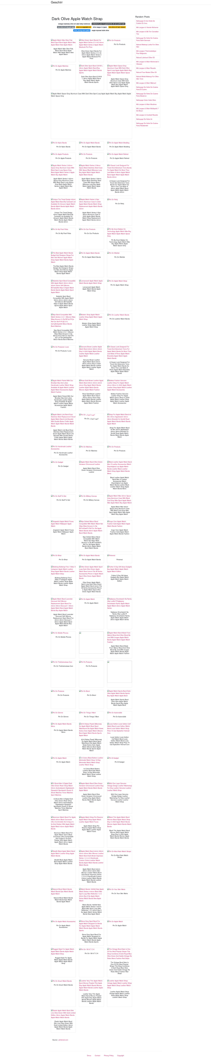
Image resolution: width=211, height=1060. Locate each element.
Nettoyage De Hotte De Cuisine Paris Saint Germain (147, 39)
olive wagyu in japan (100, 27)
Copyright (120, 1055)
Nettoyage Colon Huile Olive (146, 100)
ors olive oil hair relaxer (117, 27)
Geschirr (57, 2)
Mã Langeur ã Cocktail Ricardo (147, 115)
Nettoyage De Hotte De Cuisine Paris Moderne (147, 94)
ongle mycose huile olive (100, 30)
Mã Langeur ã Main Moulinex (146, 104)
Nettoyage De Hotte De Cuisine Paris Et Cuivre (147, 88)
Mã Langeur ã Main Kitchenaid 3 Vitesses (147, 63)
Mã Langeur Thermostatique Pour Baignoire (146, 52)
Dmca (89, 1055)
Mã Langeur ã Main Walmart (146, 83)
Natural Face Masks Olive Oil (146, 72)
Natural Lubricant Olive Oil (145, 57)
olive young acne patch (82, 30)
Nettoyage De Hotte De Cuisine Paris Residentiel (147, 124)
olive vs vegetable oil (83, 27)
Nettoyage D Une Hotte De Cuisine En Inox (145, 22)
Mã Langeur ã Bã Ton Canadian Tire (147, 32)
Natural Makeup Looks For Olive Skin (147, 45)
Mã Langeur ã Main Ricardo (146, 68)
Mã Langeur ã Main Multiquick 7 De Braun (147, 109)
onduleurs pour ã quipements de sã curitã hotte (108, 24)
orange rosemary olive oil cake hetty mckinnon (74, 24)
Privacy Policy (109, 1055)
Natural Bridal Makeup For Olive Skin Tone (147, 77)
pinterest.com (63, 1040)
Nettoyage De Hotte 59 (144, 119)
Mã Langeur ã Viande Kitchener (147, 27)
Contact (97, 1055)
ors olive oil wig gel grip (66, 27)
